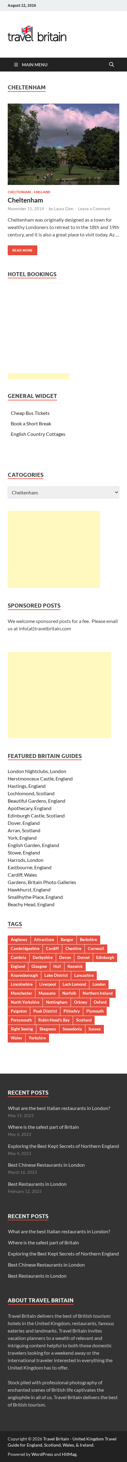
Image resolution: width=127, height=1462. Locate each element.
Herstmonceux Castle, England (40, 778)
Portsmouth (21, 1020)
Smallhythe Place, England (35, 897)
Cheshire (73, 948)
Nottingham (57, 1002)
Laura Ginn (63, 208)
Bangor (67, 939)
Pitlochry (71, 1011)
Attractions (44, 939)
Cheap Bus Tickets (30, 413)
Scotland (84, 1020)
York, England (22, 838)
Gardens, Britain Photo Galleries (42, 882)
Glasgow (39, 966)
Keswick (75, 966)
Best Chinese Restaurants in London (46, 1165)
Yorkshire (37, 1037)
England (42, 192)
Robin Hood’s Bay (54, 1020)
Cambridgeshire (25, 948)
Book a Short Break (31, 423)
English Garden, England (33, 845)
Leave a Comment (94, 208)
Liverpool (47, 984)
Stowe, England (24, 852)
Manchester (21, 993)
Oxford (100, 1002)
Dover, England (24, 823)
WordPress (42, 1454)
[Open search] (111, 65)
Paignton (19, 1011)
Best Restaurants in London (37, 1184)
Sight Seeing (22, 1028)
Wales (16, 1037)
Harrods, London (25, 860)
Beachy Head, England (31, 904)
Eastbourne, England (29, 867)
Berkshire (88, 939)
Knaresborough (24, 975)
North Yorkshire (25, 1002)
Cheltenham (19, 192)
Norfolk (69, 993)
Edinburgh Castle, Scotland (36, 815)
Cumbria (18, 957)
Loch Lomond (74, 984)
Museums (47, 993)
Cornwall (96, 948)
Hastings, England (27, 786)
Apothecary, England (29, 808)
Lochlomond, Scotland (31, 793)
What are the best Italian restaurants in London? (59, 1108)
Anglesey (19, 939)
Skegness (47, 1028)
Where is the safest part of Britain (43, 1127)
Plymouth (95, 1011)
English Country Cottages (38, 434)
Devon (65, 957)
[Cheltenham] (63, 144)
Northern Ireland (98, 993)
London (98, 984)
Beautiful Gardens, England (36, 801)
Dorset (83, 957)
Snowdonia (72, 1028)
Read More (20, 248)
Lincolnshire (22, 984)
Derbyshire (43, 957)
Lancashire (84, 975)
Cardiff (52, 948)
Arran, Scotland (24, 830)
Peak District (45, 1011)
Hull (57, 966)
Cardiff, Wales (22, 875)
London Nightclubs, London (37, 771)
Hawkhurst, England (29, 889)
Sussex (94, 1028)
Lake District (56, 975)
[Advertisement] (54, 549)
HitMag (69, 1454)
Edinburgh (105, 957)
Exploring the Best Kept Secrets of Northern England (63, 1146)
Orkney (80, 1002)
